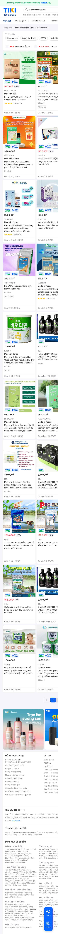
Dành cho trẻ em (16, 881)
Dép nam (51, 902)
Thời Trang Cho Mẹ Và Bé (15, 849)
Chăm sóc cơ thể (16, 909)
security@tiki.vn (24, 795)
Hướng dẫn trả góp (12, 785)
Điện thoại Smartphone (14, 893)
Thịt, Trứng (17, 870)
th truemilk (32, 832)
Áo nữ (41, 849)
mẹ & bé (46, 15)
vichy (30, 834)
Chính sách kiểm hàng (13, 778)
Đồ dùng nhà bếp (12, 927)
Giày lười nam (44, 900)
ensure (53, 832)
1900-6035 (16, 760)
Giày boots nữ (48, 890)
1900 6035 (16, 821)
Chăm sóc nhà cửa (20, 885)
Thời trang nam (46, 862)
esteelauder (22, 832)
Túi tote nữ (54, 917)
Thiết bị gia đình (26, 927)
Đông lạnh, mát (22, 874)
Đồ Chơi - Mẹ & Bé (13, 846)
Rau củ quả (13, 872)
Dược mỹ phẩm (27, 920)
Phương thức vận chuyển (14, 775)
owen (46, 832)
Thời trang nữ (45, 846)
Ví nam (42, 924)
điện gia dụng (29, 15)
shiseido (8, 834)
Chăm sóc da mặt (12, 905)
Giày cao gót (44, 886)
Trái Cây (8, 870)
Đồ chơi (29, 849)
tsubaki (40, 834)
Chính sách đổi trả (12, 782)
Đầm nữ (48, 849)
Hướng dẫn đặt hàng (13, 772)
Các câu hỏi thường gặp (14, 765)
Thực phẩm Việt (25, 872)
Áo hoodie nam (50, 870)
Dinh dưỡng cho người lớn (19, 858)
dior (14, 832)
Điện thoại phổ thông (18, 895)
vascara (8, 832)
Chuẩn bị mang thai (17, 862)
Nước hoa (14, 918)
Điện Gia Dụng (12, 924)
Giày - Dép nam (46, 897)
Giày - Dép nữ (45, 883)
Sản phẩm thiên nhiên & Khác (19, 912)
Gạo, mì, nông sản (18, 876)
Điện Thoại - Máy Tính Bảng (18, 890)
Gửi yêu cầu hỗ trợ (12, 768)
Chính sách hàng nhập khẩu (16, 788)
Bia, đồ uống (14, 879)
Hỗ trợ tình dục (24, 918)
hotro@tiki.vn (25, 791)
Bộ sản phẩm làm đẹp (19, 919)
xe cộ (38, 15)
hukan (24, 834)
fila (34, 834)
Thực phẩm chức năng (18, 907)
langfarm (17, 834)
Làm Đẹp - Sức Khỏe (14, 901)
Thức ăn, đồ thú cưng (18, 883)
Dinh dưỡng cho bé (17, 856)
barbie (40, 832)
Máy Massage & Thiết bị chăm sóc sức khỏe (20, 910)
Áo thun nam (44, 866)
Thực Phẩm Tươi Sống (15, 867)
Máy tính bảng (15, 897)
